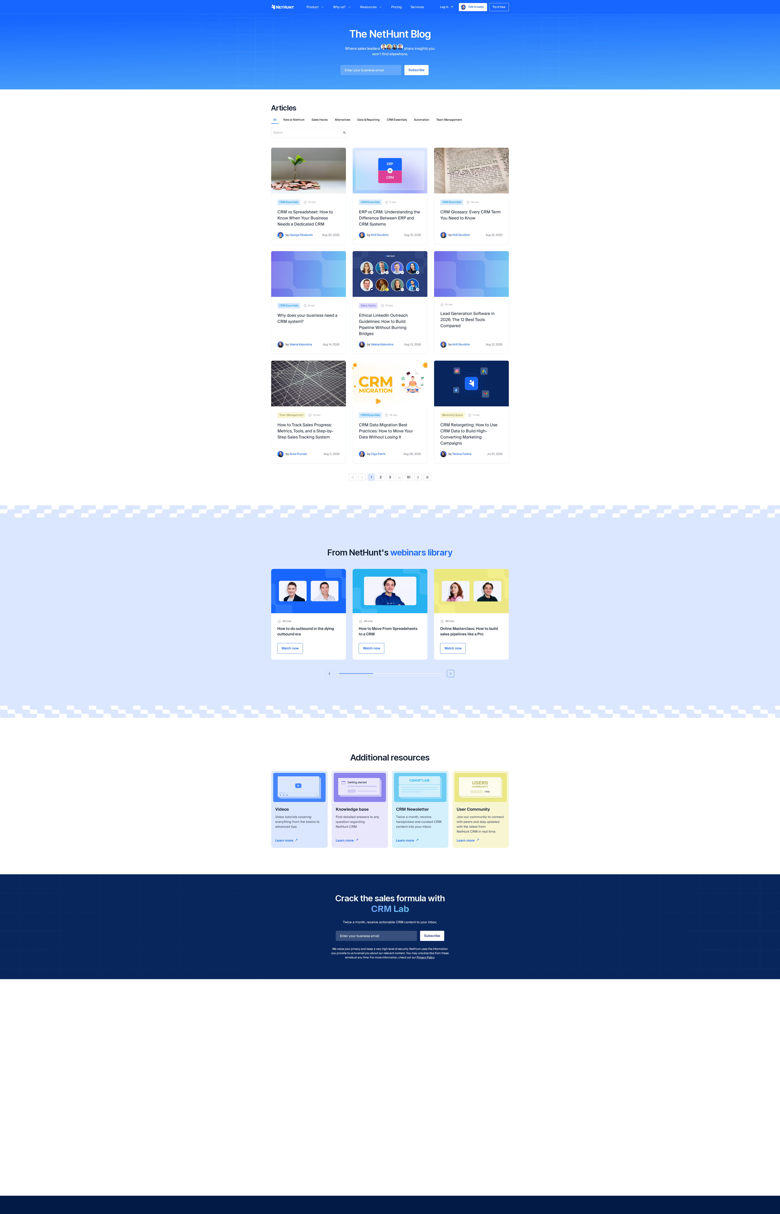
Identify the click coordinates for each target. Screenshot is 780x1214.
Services (417, 7)
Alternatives (342, 119)
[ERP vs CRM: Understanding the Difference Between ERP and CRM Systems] (390, 170)
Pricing (396, 7)
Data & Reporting (368, 119)
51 (408, 477)
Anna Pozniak (298, 454)
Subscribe (416, 70)
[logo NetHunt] (282, 7)
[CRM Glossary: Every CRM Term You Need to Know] (471, 170)
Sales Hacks (320, 119)
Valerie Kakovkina (300, 345)
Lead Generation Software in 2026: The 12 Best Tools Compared (467, 319)
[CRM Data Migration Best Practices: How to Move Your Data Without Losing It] (390, 383)
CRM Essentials (397, 119)
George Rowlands (301, 235)
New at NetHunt (293, 119)
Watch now (290, 648)
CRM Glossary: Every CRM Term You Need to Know (470, 215)
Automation (421, 119)
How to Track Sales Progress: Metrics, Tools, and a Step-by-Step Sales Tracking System (305, 431)
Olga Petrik (378, 454)
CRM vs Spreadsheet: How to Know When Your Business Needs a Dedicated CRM (305, 218)
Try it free (499, 7)
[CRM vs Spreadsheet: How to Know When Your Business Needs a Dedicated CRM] (308, 170)
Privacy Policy (425, 957)
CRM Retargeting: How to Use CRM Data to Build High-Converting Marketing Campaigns (468, 434)
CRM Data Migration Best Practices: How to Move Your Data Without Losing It (386, 431)
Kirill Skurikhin (380, 235)
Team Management (449, 119)
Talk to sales (476, 7)
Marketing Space (452, 415)
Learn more (284, 840)
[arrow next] (450, 673)
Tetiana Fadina (461, 454)
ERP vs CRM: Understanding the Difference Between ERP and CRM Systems (389, 218)
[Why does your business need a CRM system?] (308, 274)
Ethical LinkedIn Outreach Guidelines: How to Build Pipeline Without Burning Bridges (383, 324)
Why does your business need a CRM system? (307, 318)
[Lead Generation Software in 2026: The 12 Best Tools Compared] (471, 274)
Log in (444, 7)
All (274, 119)
